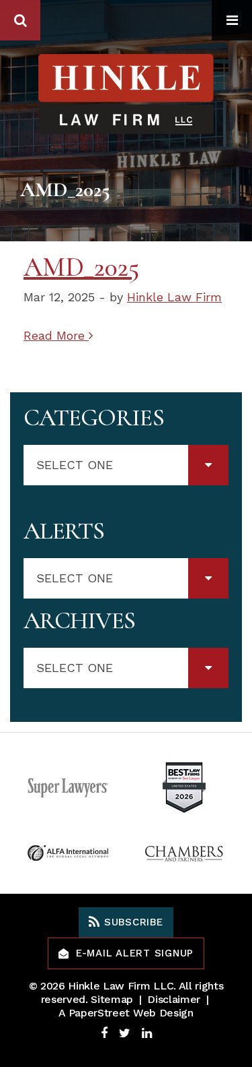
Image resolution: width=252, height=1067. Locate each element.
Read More (56, 335)
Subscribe (131, 922)
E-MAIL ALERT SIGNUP (135, 953)
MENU (232, 20)
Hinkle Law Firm (174, 297)
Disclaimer (173, 999)
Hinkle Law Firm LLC (120, 985)
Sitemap (112, 999)
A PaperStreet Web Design (125, 1012)
